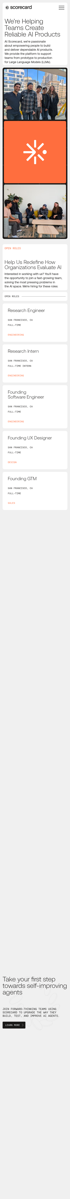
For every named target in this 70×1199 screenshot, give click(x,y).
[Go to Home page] (18, 7)
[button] (14, 1025)
